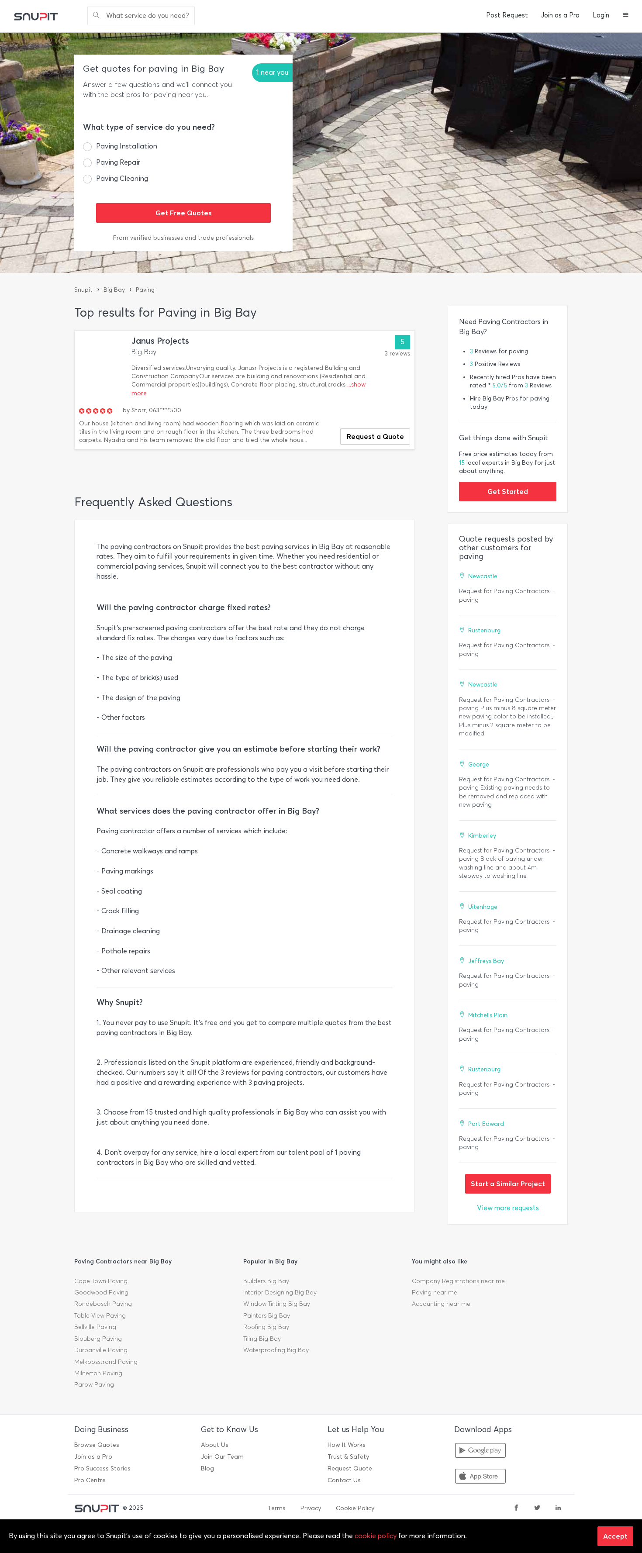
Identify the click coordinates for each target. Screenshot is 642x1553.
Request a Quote (375, 436)
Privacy (310, 1508)
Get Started (507, 491)
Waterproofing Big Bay (276, 1350)
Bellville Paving (95, 1327)
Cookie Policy (355, 1508)
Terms (277, 1508)
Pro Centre (90, 1480)
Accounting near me (441, 1304)
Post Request (507, 15)
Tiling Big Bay (262, 1338)
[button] (625, 15)
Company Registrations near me (458, 1281)
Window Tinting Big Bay (276, 1304)
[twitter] (537, 1508)
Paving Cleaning (122, 178)
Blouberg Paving (98, 1338)
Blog (207, 1468)
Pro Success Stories (102, 1468)
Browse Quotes (96, 1445)
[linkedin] (558, 1508)
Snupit (83, 289)
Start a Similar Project (508, 1183)
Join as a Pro (560, 15)
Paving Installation (126, 146)
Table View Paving (100, 1315)
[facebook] (516, 1508)
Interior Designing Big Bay (280, 1292)
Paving (145, 289)
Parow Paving (94, 1384)
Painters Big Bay (266, 1315)
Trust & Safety (348, 1456)
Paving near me (434, 1292)
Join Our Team (222, 1456)
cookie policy (376, 1536)
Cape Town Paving (101, 1281)
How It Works (347, 1445)
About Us (214, 1445)
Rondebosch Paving (103, 1304)
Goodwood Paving (101, 1292)
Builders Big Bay (266, 1281)
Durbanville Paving (101, 1350)
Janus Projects (160, 341)
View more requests (508, 1208)
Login (601, 15)
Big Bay (114, 289)
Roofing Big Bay (266, 1327)
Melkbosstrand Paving (106, 1362)
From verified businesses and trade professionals (183, 238)
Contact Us (344, 1480)
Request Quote (350, 1468)
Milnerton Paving (98, 1373)
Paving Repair (118, 162)
